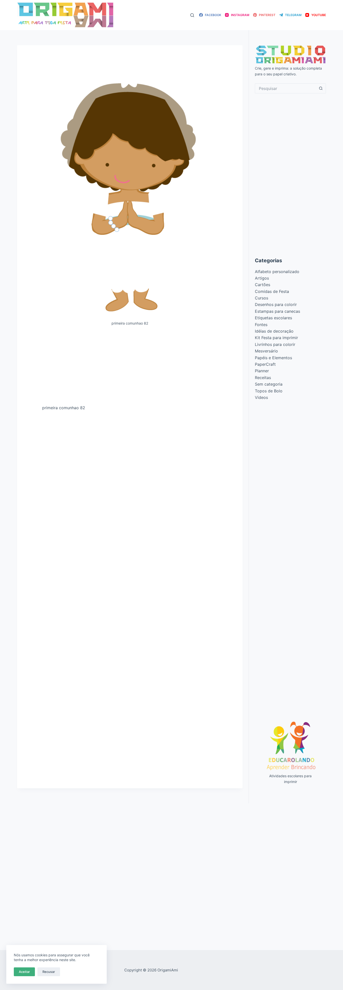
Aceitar (24, 972)
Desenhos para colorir (276, 304)
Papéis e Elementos (273, 357)
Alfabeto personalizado (277, 271)
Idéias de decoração (274, 331)
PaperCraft (265, 364)
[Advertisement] (129, 367)
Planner (262, 370)
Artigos (262, 278)
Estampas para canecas (277, 311)
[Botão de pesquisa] (321, 88)
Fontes (261, 324)
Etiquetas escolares (273, 317)
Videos (261, 397)
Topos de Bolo (268, 390)
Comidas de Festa (272, 291)
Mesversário (266, 350)
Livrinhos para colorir (275, 344)
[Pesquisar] (192, 15)
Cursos (261, 297)
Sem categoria (268, 384)
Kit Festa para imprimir (276, 337)
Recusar (48, 972)
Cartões (262, 284)
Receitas (263, 377)
